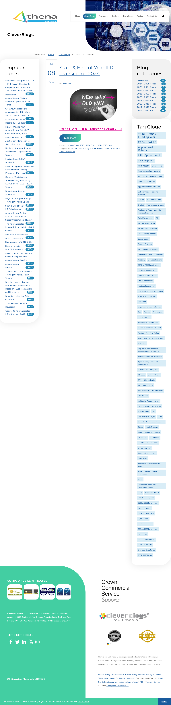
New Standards (144, 391)
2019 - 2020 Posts (146, 100)
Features (102, 16)
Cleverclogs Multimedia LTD (25, 679)
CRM (139, 380)
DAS (139, 312)
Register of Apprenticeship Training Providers (149, 211)
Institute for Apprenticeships (148, 401)
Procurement (154, 437)
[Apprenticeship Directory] (114, 638)
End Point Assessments (16, 234)
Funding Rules (143, 411)
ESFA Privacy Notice (156, 338)
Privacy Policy (104, 674)
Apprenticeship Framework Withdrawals (148, 363)
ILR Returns (98, 148)
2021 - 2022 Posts (146, 93)
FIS (91, 148)
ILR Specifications (155, 260)
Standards (142, 302)
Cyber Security (143, 519)
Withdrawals (143, 396)
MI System (143, 165)
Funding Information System (148, 333)
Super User (67, 83)
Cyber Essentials (144, 508)
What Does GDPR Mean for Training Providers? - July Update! (18, 275)
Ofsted (141, 205)
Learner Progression (152, 432)
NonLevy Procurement (146, 286)
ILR (72, 148)
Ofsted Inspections (145, 281)
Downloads (128, 16)
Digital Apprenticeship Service (149, 307)
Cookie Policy (131, 674)
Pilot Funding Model (145, 385)
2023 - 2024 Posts (87, 145)
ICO (139, 343)
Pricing (140, 16)
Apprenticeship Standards (149, 186)
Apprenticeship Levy (155, 205)
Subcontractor (143, 239)
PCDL (140, 493)
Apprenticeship (153, 155)
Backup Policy (118, 674)
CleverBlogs (89, 16)
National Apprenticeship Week (149, 406)
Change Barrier (149, 380)
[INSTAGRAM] (37, 639)
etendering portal (144, 448)
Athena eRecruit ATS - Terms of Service (142, 682)
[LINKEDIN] (24, 639)
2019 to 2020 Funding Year (148, 370)
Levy (153, 411)
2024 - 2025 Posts (104, 145)
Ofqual (140, 427)
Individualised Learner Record (149, 328)
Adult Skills (142, 458)
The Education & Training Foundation (147, 472)
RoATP (151, 142)
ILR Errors (141, 375)
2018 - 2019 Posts (146, 103)
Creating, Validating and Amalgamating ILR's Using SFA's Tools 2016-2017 (17, 112)
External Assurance (145, 524)
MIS (160, 165)
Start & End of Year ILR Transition (150, 291)
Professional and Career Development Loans (147, 486)
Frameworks (157, 312)
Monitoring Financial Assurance (150, 357)
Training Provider (145, 244)
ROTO (140, 479)
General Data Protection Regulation (151, 422)
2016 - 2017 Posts (146, 110)
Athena (157, 375)
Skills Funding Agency (147, 234)
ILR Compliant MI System (148, 249)
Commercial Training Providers (150, 255)
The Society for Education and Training (149, 465)
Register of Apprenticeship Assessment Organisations (148, 350)
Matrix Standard (152, 427)
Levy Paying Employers (146, 417)
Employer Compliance (146, 550)
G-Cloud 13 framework (146, 539)
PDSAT (141, 200)
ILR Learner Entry (82, 148)
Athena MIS (142, 338)
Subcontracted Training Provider (148, 193)
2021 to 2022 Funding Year (148, 529)
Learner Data (142, 437)
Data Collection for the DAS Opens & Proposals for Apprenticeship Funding (18, 257)
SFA (154, 165)
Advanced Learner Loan (147, 453)
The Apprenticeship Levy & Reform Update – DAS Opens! (19, 227)
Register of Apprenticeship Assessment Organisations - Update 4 (18, 151)
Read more (70, 138)
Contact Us (152, 16)
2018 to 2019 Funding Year (149, 265)
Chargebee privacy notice (117, 685)
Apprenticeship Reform (147, 149)
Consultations (157, 391)
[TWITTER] (17, 639)
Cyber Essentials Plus (146, 513)
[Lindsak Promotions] (147, 636)
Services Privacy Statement (150, 674)
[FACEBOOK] (10, 639)
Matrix (140, 432)
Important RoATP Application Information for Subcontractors (17, 141)
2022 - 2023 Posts (146, 90)
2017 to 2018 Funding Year (150, 176)
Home (77, 16)
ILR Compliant (146, 160)
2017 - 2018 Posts (146, 107)
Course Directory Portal (147, 275)
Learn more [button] (83, 701)
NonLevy (141, 260)
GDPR (160, 417)
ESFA (141, 142)
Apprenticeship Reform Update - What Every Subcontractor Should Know (18, 216)
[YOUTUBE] (30, 639)
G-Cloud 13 (142, 534)
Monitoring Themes (152, 493)
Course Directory (144, 317)
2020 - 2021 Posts (146, 97)
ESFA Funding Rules (146, 181)
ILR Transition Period (146, 223)
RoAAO (153, 228)
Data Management (145, 218)
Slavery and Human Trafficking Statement (116, 678)
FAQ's (114, 16)
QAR (149, 375)
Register (147, 312)
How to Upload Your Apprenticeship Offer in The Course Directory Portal (18, 130)
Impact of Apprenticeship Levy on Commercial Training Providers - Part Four (19, 170)
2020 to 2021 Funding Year (148, 503)
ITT (144, 343)
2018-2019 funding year (147, 296)
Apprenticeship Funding (149, 171)
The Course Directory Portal (148, 323)
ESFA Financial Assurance (148, 443)
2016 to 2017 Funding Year (147, 135)
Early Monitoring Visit (146, 498)
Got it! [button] (164, 701)
